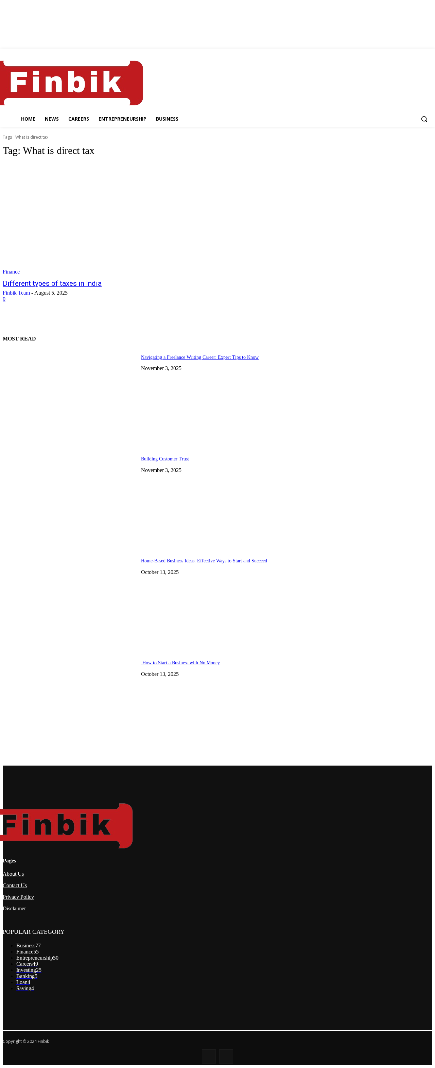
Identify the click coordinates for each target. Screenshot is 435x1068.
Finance (11, 272)
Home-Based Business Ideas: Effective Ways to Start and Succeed (204, 560)
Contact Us (15, 885)
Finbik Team (16, 293)
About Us (13, 874)
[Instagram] (226, 1056)
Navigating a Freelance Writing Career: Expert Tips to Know (200, 357)
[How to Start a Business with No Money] (69, 701)
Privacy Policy (18, 897)
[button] (424, 119)
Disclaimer (14, 908)
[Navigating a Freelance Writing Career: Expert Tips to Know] (69, 395)
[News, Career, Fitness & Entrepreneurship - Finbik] (67, 83)
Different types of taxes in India (52, 283)
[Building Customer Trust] (69, 497)
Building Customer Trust (165, 458)
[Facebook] (209, 1056)
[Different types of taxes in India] (114, 219)
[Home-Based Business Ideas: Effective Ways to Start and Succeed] (69, 599)
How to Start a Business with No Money (180, 662)
